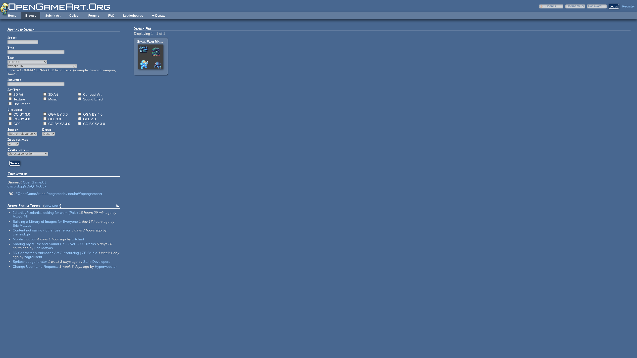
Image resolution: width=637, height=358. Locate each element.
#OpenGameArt (28, 194)
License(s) (14, 110)
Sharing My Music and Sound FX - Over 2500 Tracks (54, 244)
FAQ (111, 15)
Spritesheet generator (30, 262)
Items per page (17, 139)
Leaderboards (133, 15)
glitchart (78, 239)
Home (12, 15)
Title (10, 48)
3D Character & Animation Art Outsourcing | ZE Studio (55, 253)
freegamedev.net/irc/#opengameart (74, 194)
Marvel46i (20, 217)
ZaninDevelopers (96, 262)
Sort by (12, 130)
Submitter (14, 80)
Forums (93, 15)
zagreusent (33, 257)
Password (595, 6)
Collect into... (18, 149)
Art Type (13, 90)
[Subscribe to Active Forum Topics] (117, 207)
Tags (10, 58)
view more (52, 205)
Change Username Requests (35, 266)
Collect (74, 15)
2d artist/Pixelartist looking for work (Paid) (45, 213)
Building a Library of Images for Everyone (45, 222)
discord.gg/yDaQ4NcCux (26, 186)
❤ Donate (158, 15)
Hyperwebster (106, 266)
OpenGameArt (34, 182)
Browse (30, 15)
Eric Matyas (22, 225)
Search (12, 38)
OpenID (550, 6)
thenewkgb (21, 234)
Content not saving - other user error (41, 230)
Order (46, 130)
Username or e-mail (575, 6)
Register (628, 6)
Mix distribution (24, 239)
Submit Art (52, 15)
